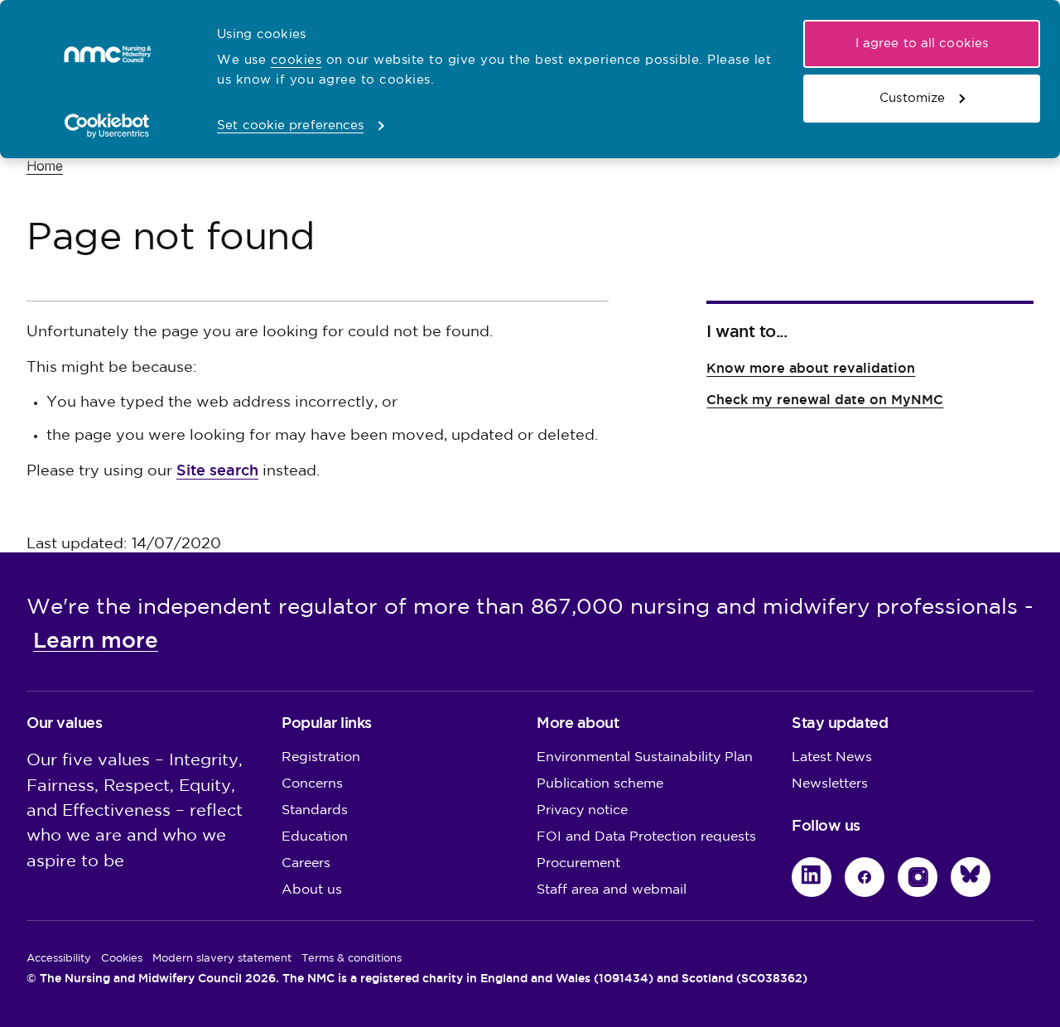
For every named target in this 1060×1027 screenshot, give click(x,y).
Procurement (578, 863)
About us (312, 890)
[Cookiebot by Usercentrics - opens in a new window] (107, 125)
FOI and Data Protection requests (646, 837)
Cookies (121, 958)
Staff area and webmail (612, 890)
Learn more (95, 640)
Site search (217, 470)
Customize (912, 98)
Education (315, 837)
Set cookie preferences (290, 125)
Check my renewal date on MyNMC (824, 399)
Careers (306, 863)
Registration (321, 757)
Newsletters (830, 784)
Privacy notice (582, 810)
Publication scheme (600, 784)
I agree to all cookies (921, 43)
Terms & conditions (351, 958)
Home (44, 165)
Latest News (832, 757)
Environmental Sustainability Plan (645, 757)
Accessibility (58, 958)
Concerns (312, 784)
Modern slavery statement (222, 958)
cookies (296, 60)
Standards (315, 810)
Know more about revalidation (810, 368)
